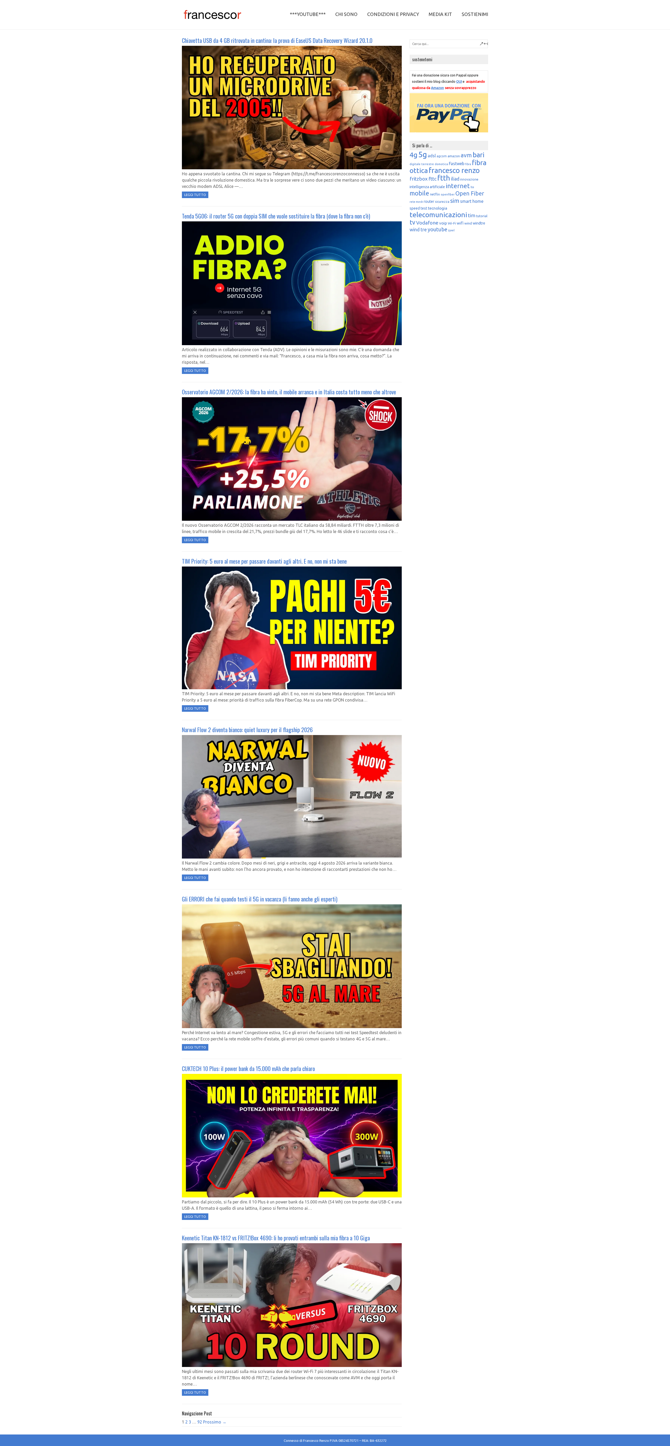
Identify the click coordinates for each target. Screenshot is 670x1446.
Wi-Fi (452, 223)
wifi (460, 223)
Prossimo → (214, 1422)
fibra (468, 164)
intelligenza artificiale (427, 187)
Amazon (437, 87)
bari (478, 155)
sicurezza (442, 201)
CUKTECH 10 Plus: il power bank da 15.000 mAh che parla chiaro (248, 1068)
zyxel (451, 230)
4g (413, 155)
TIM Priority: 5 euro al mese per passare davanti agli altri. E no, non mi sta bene (264, 561)
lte (472, 187)
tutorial (481, 216)
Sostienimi (475, 14)
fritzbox (419, 179)
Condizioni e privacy (393, 14)
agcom (442, 156)
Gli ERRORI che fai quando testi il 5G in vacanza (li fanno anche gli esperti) (259, 899)
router (429, 201)
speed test (418, 208)
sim (454, 200)
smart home (471, 201)
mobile (419, 193)
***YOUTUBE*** (308, 14)
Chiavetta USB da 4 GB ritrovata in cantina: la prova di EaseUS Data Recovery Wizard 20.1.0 (277, 40)
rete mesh (416, 201)
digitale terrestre (422, 164)
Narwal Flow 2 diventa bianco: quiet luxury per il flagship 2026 (247, 729)
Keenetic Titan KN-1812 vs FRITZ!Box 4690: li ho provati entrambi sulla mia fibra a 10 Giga (276, 1238)
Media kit (440, 14)
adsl (432, 155)
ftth (443, 178)
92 (199, 1422)
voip (443, 223)
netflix (435, 194)
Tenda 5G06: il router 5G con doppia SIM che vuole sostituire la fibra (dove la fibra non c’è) (276, 216)
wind (468, 223)
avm (466, 155)
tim (471, 215)
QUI (459, 81)
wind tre (418, 229)
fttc (432, 179)
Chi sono (346, 14)
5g (422, 154)
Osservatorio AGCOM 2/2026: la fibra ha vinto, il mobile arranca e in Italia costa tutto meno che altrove (289, 392)
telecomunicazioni (438, 214)
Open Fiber (469, 193)
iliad (455, 178)
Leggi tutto (195, 195)
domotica (441, 164)
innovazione (469, 179)
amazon (454, 156)
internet (458, 185)
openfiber (448, 194)
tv (412, 222)
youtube (437, 229)
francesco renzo (454, 170)
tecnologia (437, 208)
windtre (479, 223)
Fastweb (456, 163)
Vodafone (427, 223)
